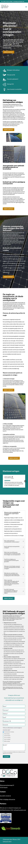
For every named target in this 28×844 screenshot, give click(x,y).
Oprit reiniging (7, 739)
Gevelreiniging (7, 735)
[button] (3, 481)
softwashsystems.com (20, 810)
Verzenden (6, 756)
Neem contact (8, 52)
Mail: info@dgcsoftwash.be (17, 1)
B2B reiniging (7, 741)
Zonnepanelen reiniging (9, 731)
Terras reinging (7, 737)
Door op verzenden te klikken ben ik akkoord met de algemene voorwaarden (14, 752)
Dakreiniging (7, 733)
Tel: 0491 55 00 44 (5, 1)
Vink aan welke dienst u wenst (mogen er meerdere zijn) (12, 729)
